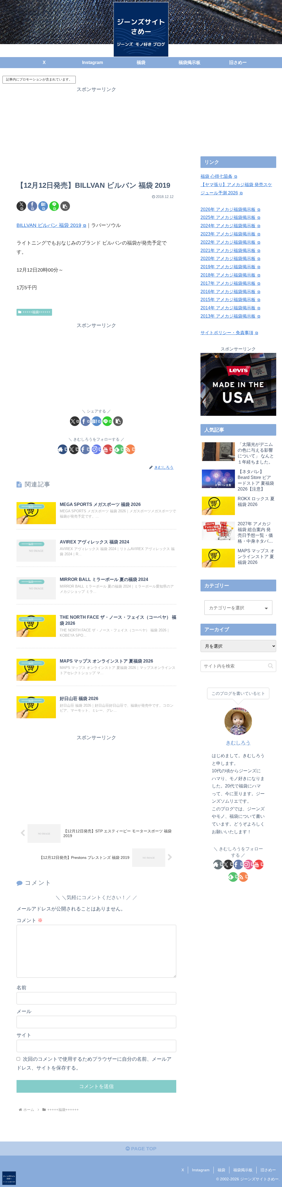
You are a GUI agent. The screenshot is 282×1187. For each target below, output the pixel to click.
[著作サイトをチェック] (62, 449)
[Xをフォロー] (74, 449)
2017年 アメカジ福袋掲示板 (228, 283)
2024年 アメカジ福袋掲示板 (228, 225)
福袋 (221, 1170)
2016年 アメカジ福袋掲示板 (228, 291)
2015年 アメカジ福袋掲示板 (228, 299)
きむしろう (238, 743)
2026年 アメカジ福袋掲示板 (228, 209)
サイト (24, 1035)
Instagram (201, 1170)
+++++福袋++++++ (36, 312)
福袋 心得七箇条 (216, 176)
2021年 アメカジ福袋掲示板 (228, 250)
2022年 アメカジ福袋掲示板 (228, 242)
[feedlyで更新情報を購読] (119, 449)
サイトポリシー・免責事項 (226, 332)
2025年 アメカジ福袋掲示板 (228, 217)
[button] (65, 206)
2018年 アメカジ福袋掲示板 (228, 275)
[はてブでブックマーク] (43, 206)
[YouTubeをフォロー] (108, 449)
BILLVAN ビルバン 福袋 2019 (49, 225)
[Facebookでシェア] (32, 206)
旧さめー (268, 1170)
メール (24, 1011)
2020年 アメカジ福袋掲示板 (228, 258)
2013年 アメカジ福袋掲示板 (228, 316)
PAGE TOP (143, 1148)
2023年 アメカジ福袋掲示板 (228, 234)
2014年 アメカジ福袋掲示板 (228, 308)
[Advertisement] (96, 132)
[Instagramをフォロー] (96, 449)
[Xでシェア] (21, 206)
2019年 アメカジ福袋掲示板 (228, 266)
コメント (30, 920)
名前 (21, 987)
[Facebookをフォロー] (85, 449)
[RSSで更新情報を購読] (130, 449)
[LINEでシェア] (54, 206)
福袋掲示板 (243, 1170)
